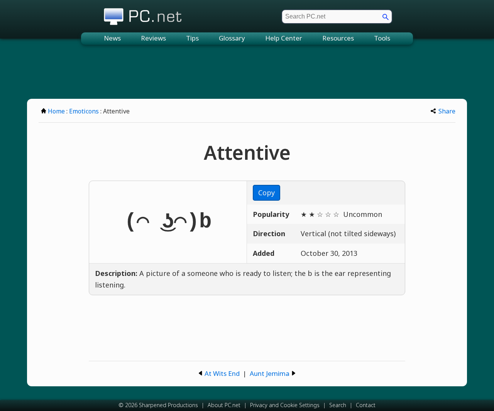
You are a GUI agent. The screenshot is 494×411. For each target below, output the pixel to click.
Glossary (232, 38)
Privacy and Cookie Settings (285, 405)
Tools (382, 38)
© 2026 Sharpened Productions (158, 405)
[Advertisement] (247, 71)
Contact (366, 405)
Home (56, 111)
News (112, 38)
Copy (266, 192)
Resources (338, 38)
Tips (192, 38)
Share (446, 111)
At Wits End (222, 373)
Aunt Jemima (269, 373)
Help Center (283, 38)
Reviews (153, 38)
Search (337, 405)
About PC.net (224, 405)
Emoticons (84, 111)
